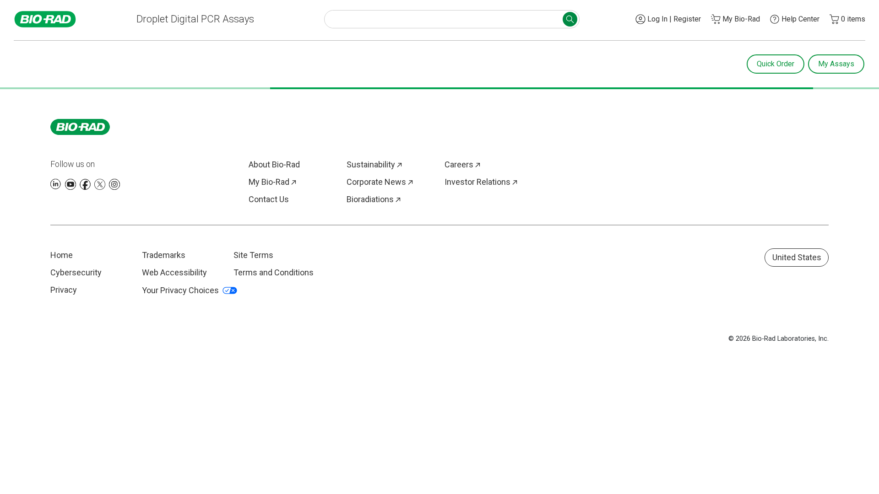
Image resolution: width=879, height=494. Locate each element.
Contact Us (269, 199)
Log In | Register (674, 19)
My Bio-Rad (269, 182)
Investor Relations (477, 182)
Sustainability (371, 164)
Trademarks (163, 255)
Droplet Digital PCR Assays (195, 19)
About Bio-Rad (274, 164)
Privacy (63, 290)
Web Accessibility (174, 272)
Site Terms (253, 255)
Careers (459, 164)
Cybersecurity (76, 272)
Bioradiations (370, 199)
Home (61, 255)
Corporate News (376, 182)
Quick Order (775, 63)
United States (796, 257)
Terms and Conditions (273, 272)
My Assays (836, 63)
